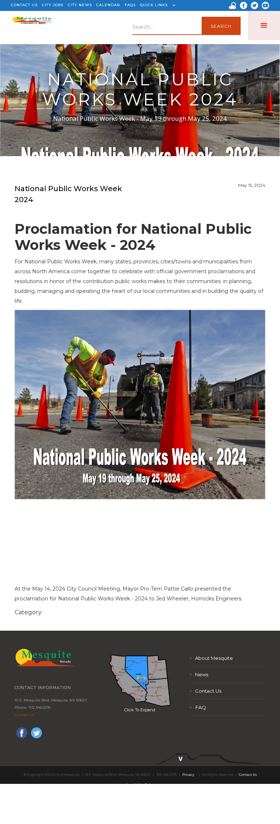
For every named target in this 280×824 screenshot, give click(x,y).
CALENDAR (108, 5)
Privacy (188, 775)
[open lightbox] (140, 680)
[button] (157, 5)
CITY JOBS (52, 5)
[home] (33, 25)
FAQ (197, 707)
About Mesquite (211, 658)
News (198, 674)
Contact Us (24, 714)
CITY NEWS (80, 5)
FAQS (130, 5)
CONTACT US (24, 5)
